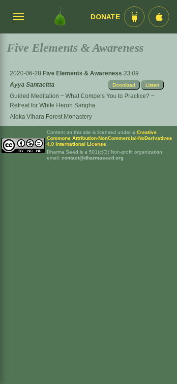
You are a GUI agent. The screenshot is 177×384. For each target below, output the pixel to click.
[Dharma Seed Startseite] (60, 17)
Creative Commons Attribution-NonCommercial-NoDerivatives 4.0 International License (109, 138)
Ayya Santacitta (32, 84)
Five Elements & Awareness (83, 73)
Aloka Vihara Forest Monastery (51, 116)
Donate (105, 17)
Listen (152, 85)
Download (124, 85)
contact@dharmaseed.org (92, 157)
